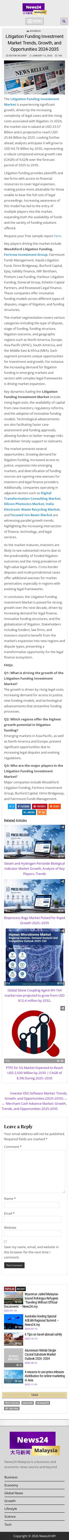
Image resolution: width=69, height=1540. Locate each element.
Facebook (25, 806)
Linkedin (30, 812)
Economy (11, 1485)
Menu (37, 21)
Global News (13, 1493)
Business (35, 31)
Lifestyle (10, 1508)
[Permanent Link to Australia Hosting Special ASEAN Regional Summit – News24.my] (13, 1321)
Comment (13, 1146)
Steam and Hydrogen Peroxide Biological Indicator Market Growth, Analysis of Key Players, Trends (34, 868)
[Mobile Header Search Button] (64, 21)
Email (9, 1213)
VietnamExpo (42, 1403)
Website (10, 1227)
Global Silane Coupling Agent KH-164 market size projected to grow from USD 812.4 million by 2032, (35, 995)
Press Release (12, 1403)
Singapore (27, 1403)
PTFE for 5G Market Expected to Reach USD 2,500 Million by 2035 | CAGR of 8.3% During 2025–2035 (34, 1072)
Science (10, 1516)
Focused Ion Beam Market (31, 515)
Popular (10, 1289)
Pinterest (41, 806)
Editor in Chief (18, 56)
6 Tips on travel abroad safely (43, 1334)
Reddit (56, 806)
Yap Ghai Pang (12, 1408)
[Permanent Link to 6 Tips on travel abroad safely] (13, 1339)
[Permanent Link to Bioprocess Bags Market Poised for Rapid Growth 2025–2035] (34, 896)
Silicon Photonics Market (24, 504)
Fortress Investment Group (26, 254)
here (57, 236)
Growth (10, 1501)
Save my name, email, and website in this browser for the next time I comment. (31, 1252)
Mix (43, 812)
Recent (21, 1289)
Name (10, 1198)
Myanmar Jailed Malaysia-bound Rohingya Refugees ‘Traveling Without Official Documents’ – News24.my (31, 1300)
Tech (8, 1524)
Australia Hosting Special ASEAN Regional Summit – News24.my (42, 1320)
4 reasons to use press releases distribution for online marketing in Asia (45, 1376)
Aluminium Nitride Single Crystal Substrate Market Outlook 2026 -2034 (40, 1354)
